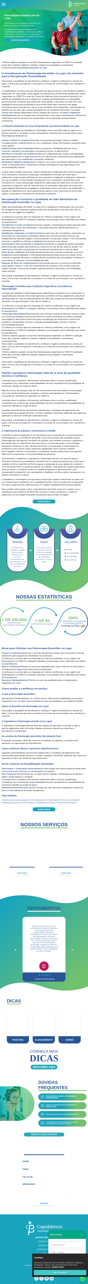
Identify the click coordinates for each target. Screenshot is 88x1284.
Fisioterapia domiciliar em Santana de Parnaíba (56, 803)
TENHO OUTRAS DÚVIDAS (44, 1134)
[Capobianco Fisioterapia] (44, 1228)
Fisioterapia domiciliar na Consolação (63, 800)
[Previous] (15, 949)
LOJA (44, 1253)
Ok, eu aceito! (60, 1272)
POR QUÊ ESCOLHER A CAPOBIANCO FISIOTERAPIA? (61, 1097)
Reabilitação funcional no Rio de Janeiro (18, 803)
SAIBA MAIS (44, 501)
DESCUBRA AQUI (44, 1067)
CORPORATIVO (44, 1249)
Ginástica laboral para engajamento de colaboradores (24, 800)
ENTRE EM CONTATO (20, 40)
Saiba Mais (58, 1267)
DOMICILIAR (44, 1245)
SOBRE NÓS (44, 1241)
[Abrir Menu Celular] (5, 4)
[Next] (72, 949)
